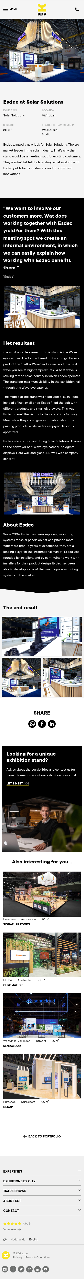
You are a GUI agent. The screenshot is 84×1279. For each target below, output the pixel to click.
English (33, 1239)
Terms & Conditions (38, 1257)
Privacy (17, 1257)
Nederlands (18, 1239)
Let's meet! (15, 784)
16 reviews (10, 1229)
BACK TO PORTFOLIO (44, 1136)
